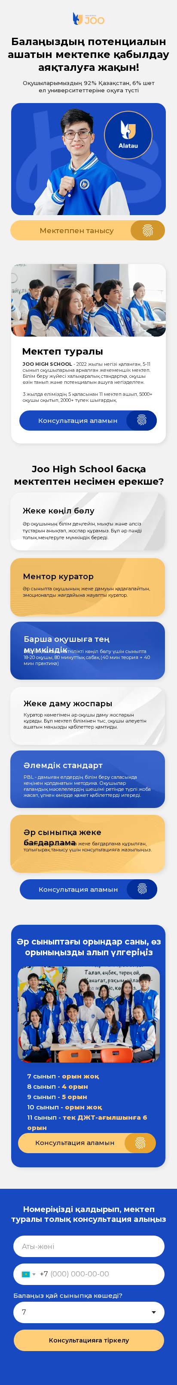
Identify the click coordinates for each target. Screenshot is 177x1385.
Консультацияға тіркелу (89, 1340)
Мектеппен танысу (77, 230)
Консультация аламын (78, 420)
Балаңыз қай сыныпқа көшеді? (67, 1295)
